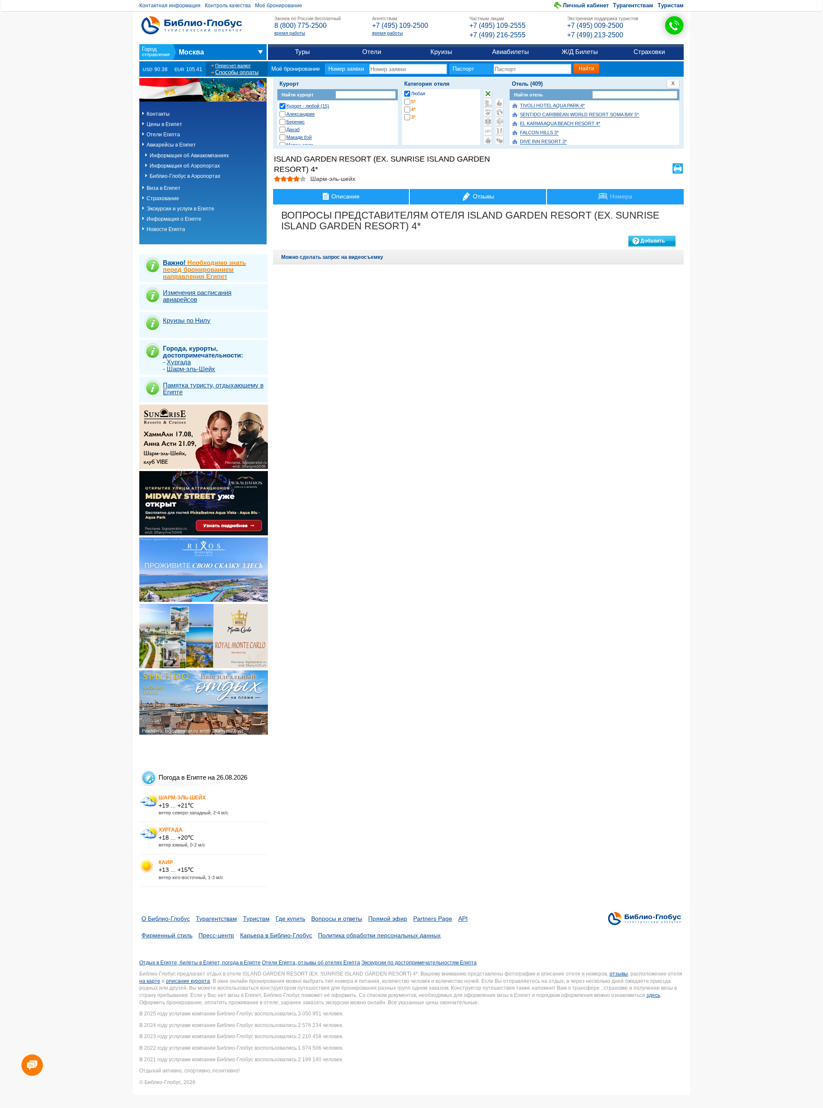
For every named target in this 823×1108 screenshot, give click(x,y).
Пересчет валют (233, 65)
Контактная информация (170, 6)
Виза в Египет (163, 188)
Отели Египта (163, 135)
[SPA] (488, 112)
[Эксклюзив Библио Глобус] (500, 121)
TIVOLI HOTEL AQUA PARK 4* (552, 105)
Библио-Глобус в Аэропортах (185, 176)
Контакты (158, 114)
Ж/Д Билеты (580, 51)
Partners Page (432, 918)
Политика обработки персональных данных (379, 935)
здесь (653, 995)
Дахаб (293, 129)
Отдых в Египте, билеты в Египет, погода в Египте (200, 963)
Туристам (671, 5)
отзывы (619, 974)
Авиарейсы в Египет (171, 145)
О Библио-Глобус (165, 918)
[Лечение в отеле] (488, 121)
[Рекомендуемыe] (500, 103)
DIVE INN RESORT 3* (543, 141)
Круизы (441, 51)
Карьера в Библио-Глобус (276, 935)
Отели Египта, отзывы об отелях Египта (311, 963)
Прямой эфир (387, 918)
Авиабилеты (510, 51)
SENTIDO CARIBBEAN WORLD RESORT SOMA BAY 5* (579, 114)
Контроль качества (228, 6)
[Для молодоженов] (500, 140)
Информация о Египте (174, 219)
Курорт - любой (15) (307, 105)
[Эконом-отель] (488, 140)
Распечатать (678, 168)
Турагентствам (633, 5)
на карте (149, 981)
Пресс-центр (216, 935)
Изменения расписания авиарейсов (197, 296)
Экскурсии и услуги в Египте (180, 209)
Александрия (300, 114)
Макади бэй (299, 137)
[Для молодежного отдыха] (500, 131)
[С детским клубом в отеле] (500, 112)
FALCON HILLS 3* (539, 132)
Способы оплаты (236, 72)
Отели (371, 51)
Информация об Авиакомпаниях (189, 156)
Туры (302, 51)
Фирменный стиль (166, 935)
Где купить (290, 918)
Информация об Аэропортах (185, 166)
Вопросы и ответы (336, 918)
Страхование (163, 198)
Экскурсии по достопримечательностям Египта (419, 963)
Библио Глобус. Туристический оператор (191, 25)
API (463, 918)
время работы (289, 33)
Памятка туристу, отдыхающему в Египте (213, 388)
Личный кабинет (586, 5)
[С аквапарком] (488, 103)
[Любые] (488, 93)
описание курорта (188, 981)
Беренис (295, 121)
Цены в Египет (164, 124)
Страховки (649, 51)
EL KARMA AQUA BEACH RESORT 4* (560, 123)
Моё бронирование (278, 6)
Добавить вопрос (652, 242)
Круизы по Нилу (186, 320)
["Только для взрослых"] (488, 131)
